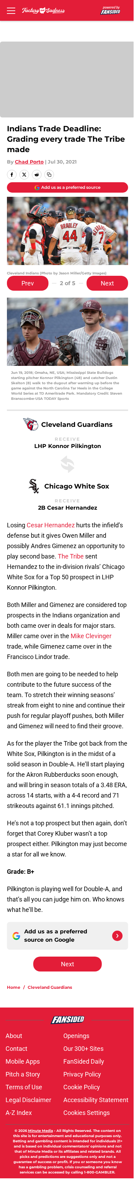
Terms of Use (24, 1087)
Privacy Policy (82, 1074)
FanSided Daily (83, 1061)
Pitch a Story (23, 1074)
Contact (16, 1048)
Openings (76, 1035)
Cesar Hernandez (51, 525)
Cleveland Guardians (50, 987)
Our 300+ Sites (83, 1048)
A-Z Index (19, 1112)
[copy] (49, 174)
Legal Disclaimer (28, 1099)
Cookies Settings (86, 1112)
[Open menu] (11, 10)
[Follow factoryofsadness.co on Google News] (117, 936)
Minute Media (40, 1130)
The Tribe (71, 556)
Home (13, 987)
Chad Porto (29, 162)
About (14, 1035)
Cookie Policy (81, 1087)
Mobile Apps (23, 1061)
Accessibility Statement (95, 1099)
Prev (27, 283)
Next (107, 283)
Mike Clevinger (91, 636)
